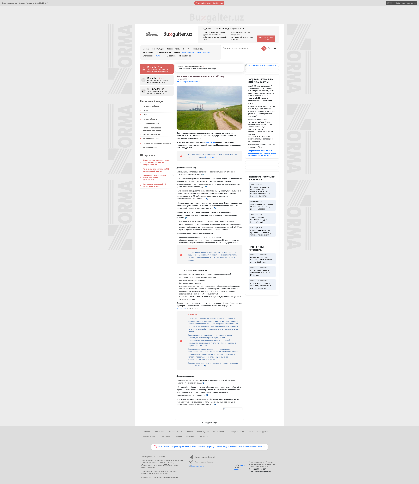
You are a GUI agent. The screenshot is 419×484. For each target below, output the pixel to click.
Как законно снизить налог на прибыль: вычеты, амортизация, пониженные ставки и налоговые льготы (260, 190)
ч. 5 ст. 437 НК (215, 405)
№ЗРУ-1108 (210, 142)
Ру (264, 48)
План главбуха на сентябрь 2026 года (209, 3)
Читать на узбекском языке (188, 82)
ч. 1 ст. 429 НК (203, 175)
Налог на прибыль (151, 106)
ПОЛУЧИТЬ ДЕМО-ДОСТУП (266, 38)
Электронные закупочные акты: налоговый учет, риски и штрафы (261, 205)
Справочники (148, 56)
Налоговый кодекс (152, 101)
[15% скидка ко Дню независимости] (262, 65)
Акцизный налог (150, 147)
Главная (146, 49)
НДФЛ (145, 110)
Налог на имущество (152, 134)
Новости (186, 49)
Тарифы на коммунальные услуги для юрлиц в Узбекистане (154, 177)
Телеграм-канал (211, 157)
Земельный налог (150, 139)
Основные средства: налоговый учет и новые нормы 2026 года (261, 258)
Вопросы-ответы (173, 49)
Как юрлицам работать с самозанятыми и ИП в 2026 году (261, 271)
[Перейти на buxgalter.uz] (178, 34)
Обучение (159, 56)
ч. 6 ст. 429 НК (215, 209)
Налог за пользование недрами (157, 143)
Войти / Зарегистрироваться (406, 3)
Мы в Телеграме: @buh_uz (204, 462)
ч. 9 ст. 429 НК (206, 187)
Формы (177, 52)
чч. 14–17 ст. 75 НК (186, 218)
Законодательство (163, 52)
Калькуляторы (203, 52)
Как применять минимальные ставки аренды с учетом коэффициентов (156, 162)
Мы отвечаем (148, 52)
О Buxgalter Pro (185, 56)
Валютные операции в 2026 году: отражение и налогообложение (260, 284)
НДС (145, 115)
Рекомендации (199, 49)
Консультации (158, 49)
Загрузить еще (210, 423)
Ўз (269, 48)
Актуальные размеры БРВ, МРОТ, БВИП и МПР (154, 185)
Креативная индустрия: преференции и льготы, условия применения (260, 231)
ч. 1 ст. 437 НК (203, 383)
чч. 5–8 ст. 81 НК (205, 366)
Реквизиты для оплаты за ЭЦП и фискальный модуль (156, 170)
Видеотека (171, 56)
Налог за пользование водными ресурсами (152, 129)
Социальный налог (151, 123)
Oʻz (275, 48)
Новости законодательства (193, 66)
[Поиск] (253, 48)
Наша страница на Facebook (205, 457)
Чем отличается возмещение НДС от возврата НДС (259, 218)
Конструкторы (188, 52)
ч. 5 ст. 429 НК (207, 199)
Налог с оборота (150, 119)
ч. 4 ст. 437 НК (207, 395)
